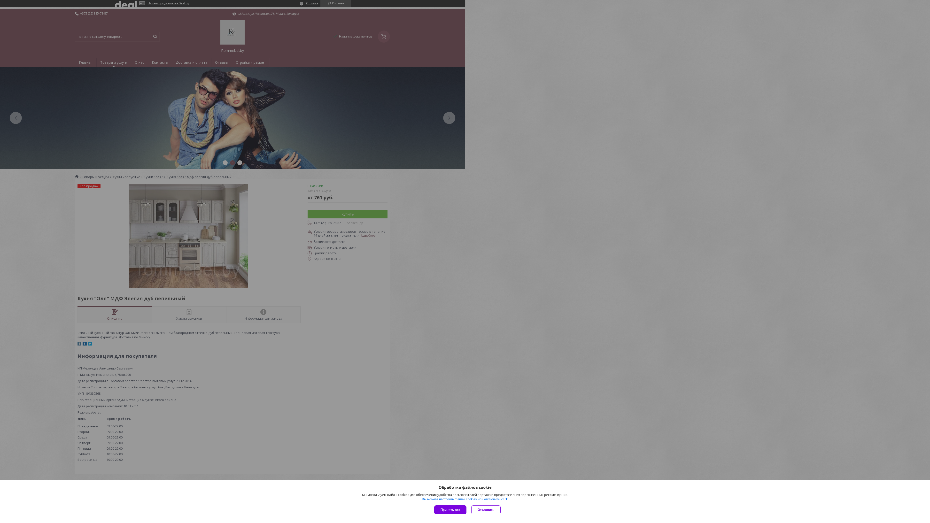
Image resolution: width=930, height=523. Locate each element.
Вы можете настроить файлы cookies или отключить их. (463, 499)
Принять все (450, 510)
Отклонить (486, 510)
